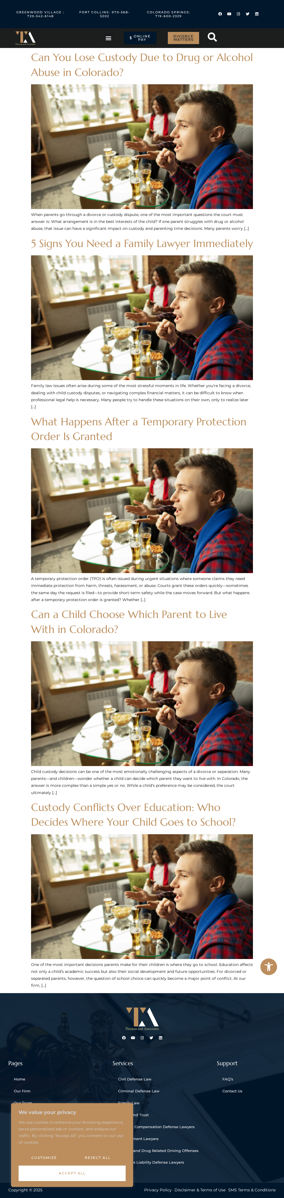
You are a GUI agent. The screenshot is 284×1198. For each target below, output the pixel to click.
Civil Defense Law (134, 1079)
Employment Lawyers (138, 1138)
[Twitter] (247, 14)
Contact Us (232, 1091)
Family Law (129, 1103)
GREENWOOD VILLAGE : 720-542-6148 (40, 14)
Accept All (72, 1173)
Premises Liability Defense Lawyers (151, 1162)
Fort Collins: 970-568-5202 (104, 14)
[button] (268, 966)
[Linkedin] (256, 14)
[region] (72, 1145)
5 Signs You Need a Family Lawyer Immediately (142, 243)
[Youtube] (229, 14)
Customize (44, 1158)
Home (19, 1079)
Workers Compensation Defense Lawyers (156, 1127)
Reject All (98, 1158)
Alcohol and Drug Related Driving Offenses (158, 1150)
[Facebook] (220, 14)
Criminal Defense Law (138, 1091)
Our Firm (22, 1091)
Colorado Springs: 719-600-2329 (169, 14)
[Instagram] (238, 14)
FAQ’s (227, 1079)
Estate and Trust (133, 1115)
